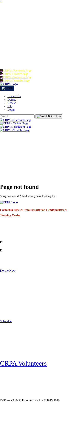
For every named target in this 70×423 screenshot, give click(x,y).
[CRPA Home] (9, 83)
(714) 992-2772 (9, 246)
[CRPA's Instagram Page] (15, 77)
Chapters (52, 13)
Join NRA (44, 412)
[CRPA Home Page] (9, 202)
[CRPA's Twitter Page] (14, 73)
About (20, 13)
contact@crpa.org (10, 254)
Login (54, 58)
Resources (12, 43)
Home (5, 13)
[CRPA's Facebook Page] (15, 70)
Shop (30, 43)
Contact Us (14, 96)
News (30, 28)
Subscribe (6, 321)
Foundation (50, 43)
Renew (26, 58)
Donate (8, 58)
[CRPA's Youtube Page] (14, 80)
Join (35, 13)
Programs (11, 28)
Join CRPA (17, 412)
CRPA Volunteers (23, 363)
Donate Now (7, 270)
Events (45, 28)
